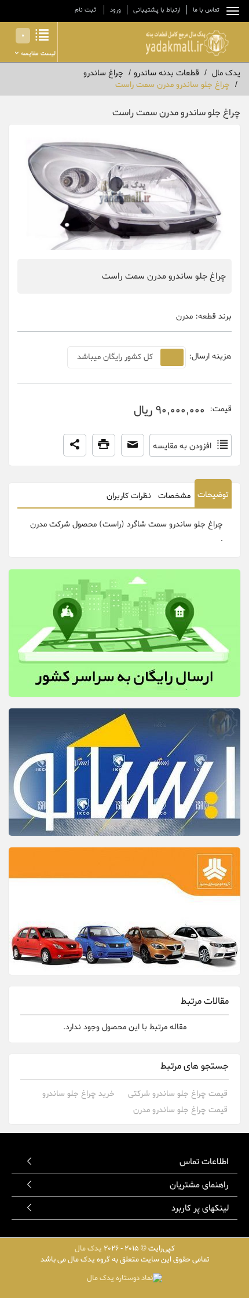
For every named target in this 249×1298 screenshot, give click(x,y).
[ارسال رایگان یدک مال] (124, 633)
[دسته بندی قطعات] (230, 11)
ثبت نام (85, 9)
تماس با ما (206, 9)
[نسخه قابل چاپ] (103, 445)
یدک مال (88, 1248)
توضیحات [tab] (213, 495)
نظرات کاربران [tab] (129, 496)
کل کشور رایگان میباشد (115, 357)
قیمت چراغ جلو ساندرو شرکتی (178, 1094)
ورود (115, 9)
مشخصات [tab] (174, 496)
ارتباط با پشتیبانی (157, 9)
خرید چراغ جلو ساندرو (78, 1094)
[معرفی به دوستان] (132, 445)
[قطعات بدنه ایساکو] (124, 772)
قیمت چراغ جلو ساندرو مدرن (180, 1110)
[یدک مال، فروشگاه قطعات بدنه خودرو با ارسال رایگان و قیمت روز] (186, 43)
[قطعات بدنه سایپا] (124, 911)
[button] (74, 445)
